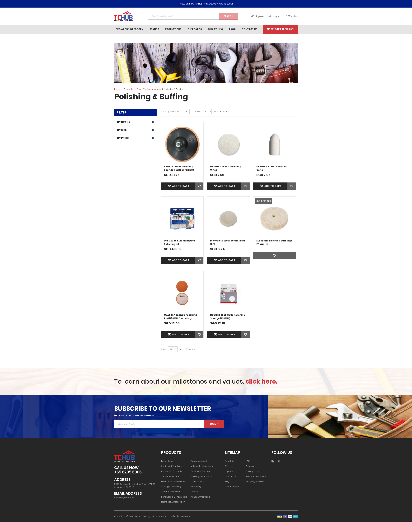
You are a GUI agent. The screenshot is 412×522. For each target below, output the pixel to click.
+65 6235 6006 (128, 472)
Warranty (229, 466)
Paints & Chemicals (200, 497)
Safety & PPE (197, 492)
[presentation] (297, 3)
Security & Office (170, 476)
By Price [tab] (123, 138)
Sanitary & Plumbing (171, 466)
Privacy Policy (252, 471)
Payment (229, 471)
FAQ (248, 461)
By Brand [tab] (123, 121)
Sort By (165, 111)
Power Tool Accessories (149, 89)
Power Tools (167, 461)
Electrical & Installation (173, 502)
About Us (229, 461)
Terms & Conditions (256, 476)
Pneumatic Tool (199, 461)
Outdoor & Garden (200, 471)
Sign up (259, 16)
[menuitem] (129, 29)
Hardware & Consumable (174, 497)
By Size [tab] (122, 130)
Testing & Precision (171, 492)
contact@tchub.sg (124, 498)
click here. (261, 381)
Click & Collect (232, 487)
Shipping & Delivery (256, 481)
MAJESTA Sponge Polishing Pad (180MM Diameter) (180, 316)
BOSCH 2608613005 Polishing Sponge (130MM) (227, 316)
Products (129, 89)
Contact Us (230, 476)
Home (117, 89)
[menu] (188, 29)
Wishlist (293, 16)
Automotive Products (202, 466)
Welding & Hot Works (201, 476)
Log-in (276, 16)
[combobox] (193, 16)
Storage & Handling (171, 487)
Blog (227, 481)
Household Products (171, 471)
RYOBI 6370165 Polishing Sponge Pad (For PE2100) (179, 168)
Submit (214, 424)
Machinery (196, 487)
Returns (250, 466)
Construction (197, 481)
